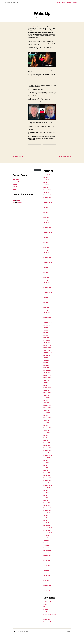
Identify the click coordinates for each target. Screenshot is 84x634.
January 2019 (46, 390)
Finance (14, 207)
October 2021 (46, 320)
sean (39, 17)
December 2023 (47, 255)
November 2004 (47, 558)
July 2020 (45, 357)
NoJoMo (45, 609)
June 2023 (46, 270)
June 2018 (46, 402)
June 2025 (46, 210)
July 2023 (45, 267)
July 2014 (45, 460)
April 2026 (46, 185)
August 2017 (46, 412)
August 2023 (46, 265)
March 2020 (46, 367)
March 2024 (46, 247)
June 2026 (46, 180)
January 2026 (46, 192)
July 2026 (45, 177)
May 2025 (45, 212)
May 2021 (45, 332)
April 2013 (45, 497)
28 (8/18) (15, 189)
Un (17, 204)
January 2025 (46, 222)
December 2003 (47, 578)
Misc (44, 606)
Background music (32, 27)
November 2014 (47, 450)
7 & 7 (18, 198)
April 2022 (46, 305)
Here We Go (19, 200)
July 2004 (45, 568)
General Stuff (74, 2)
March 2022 (46, 307)
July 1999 (45, 593)
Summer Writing (47, 619)
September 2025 (47, 202)
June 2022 (46, 300)
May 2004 (45, 573)
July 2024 (45, 237)
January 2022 (46, 312)
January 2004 (46, 575)
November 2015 (47, 427)
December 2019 (47, 375)
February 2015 (47, 442)
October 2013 (46, 482)
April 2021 (45, 335)
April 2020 (46, 365)
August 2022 (46, 295)
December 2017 (47, 405)
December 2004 (47, 555)
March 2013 (46, 500)
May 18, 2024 (45, 17)
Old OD (45, 611)
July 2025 (45, 207)
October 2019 (46, 380)
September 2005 (47, 533)
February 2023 (47, 280)
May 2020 (45, 362)
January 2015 (46, 445)
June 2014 (46, 462)
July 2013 (45, 490)
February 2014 (47, 472)
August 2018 (46, 397)
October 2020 (46, 350)
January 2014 (46, 475)
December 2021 (47, 315)
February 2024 (47, 250)
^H (2, 2)
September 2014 (47, 455)
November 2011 (47, 510)
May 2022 (45, 302)
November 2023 (47, 257)
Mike (14, 198)
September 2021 (47, 322)
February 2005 (47, 550)
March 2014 (46, 470)
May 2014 (45, 465)
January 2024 (46, 252)
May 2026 (45, 182)
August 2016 (46, 422)
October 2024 (46, 230)
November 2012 (47, 507)
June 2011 (45, 517)
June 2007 (46, 522)
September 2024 (47, 232)
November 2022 (47, 287)
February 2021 (47, 340)
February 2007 (47, 525)
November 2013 (47, 480)
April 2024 (46, 245)
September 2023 (47, 262)
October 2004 (46, 560)
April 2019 (46, 385)
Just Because (16, 179)
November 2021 (47, 317)
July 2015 (45, 435)
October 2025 (46, 200)
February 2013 (47, 502)
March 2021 (46, 337)
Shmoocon (46, 616)
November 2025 (47, 197)
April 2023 (46, 275)
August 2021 (46, 325)
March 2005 (46, 548)
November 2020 (47, 347)
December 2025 (47, 195)
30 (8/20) (15, 184)
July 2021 (45, 327)
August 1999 (46, 590)
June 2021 (46, 330)
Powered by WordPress (23, 631)
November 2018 (47, 392)
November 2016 (47, 417)
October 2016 (46, 420)
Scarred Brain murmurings (42, 9)
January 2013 (46, 505)
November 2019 (47, 377)
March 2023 (46, 277)
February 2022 (47, 310)
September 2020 (47, 352)
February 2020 (47, 370)
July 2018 (45, 400)
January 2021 (46, 342)
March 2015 (46, 440)
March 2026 (46, 187)
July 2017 (45, 415)
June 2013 (46, 492)
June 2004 (46, 570)
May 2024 (45, 242)
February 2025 (47, 220)
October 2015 (46, 430)
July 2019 (45, 382)
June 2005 (46, 540)
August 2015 (46, 432)
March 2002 (46, 580)
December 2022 (47, 285)
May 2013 (45, 495)
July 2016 (45, 425)
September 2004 (47, 563)
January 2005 (46, 553)
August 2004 (46, 565)
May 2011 (45, 520)
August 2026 (46, 175)
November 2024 (47, 227)
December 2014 (47, 447)
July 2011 (45, 515)
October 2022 (46, 290)
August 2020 (46, 355)
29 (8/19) (15, 186)
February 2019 (47, 387)
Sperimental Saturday (18, 181)
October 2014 (46, 452)
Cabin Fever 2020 (47, 601)
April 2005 (46, 545)
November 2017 (47, 407)
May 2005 (45, 543)
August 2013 (46, 487)
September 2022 (47, 292)
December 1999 (47, 585)
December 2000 (47, 583)
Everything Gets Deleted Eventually (64, 2)
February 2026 (47, 190)
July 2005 (45, 538)
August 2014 (46, 457)
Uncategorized (47, 621)
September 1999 (47, 588)
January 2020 (46, 372)
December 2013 (47, 477)
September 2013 (47, 485)
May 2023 (45, 272)
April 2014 (46, 467)
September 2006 (47, 528)
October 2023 (46, 260)
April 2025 (46, 215)
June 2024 (46, 240)
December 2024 (47, 225)
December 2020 (47, 345)
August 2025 (46, 205)
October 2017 (46, 410)
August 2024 (46, 235)
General (45, 604)
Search (14, 167)
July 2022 (45, 297)
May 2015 (45, 437)
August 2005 (46, 535)
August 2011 (46, 512)
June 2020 (46, 360)
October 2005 (46, 530)
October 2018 (46, 395)
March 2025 (46, 217)
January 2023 (46, 282)
